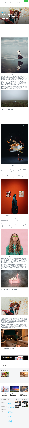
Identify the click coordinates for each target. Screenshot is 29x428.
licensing (9, 403)
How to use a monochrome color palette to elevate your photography (24, 379)
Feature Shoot (8, 19)
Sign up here (8, 362)
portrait (9, 413)
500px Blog (3, 12)
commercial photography (10, 412)
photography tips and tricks (11, 407)
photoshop (12, 415)
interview (9, 424)
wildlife (11, 421)
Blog (8, 0)
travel (11, 413)
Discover (6, 0)
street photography (10, 422)
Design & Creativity (16, 2)
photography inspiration (10, 416)
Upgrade (11, 0)
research (21, 26)
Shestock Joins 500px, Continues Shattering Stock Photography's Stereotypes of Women (23, 394)
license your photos (10, 401)
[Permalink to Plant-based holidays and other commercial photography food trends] (5, 376)
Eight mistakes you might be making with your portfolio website (12, 16)
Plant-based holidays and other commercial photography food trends (5, 379)
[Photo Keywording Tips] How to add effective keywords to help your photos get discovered (5, 394)
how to (9, 406)
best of (9, 408)
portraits (11, 406)
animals (9, 421)
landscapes (9, 411)
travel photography (10, 410)
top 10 (9, 419)
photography (9, 404)
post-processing (10, 420)
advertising (9, 415)
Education (11, 2)
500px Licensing (9, 402)
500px (11, 403)
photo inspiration (10, 417)
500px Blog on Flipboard (3, 409)
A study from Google (4, 110)
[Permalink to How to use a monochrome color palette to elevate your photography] (24, 376)
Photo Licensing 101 (21, 2)
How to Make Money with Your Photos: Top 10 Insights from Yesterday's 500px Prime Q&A (14, 394)
